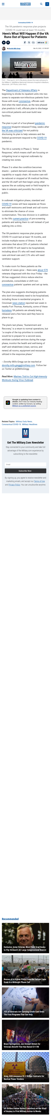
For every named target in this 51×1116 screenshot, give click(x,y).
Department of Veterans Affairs (21, 90)
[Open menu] (3, 4)
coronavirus (24, 101)
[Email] (33, 42)
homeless (7, 310)
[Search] (41, 4)
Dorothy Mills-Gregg (14, 48)
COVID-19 (42, 137)
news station (18, 303)
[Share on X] (29, 42)
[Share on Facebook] (25, 42)
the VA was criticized (12, 130)
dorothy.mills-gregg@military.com (18, 365)
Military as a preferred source (24, 406)
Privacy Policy (14, 484)
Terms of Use (39, 481)
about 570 (43, 270)
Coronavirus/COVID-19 (25, 22)
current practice (20, 218)
